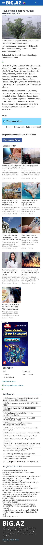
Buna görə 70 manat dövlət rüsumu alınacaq (22, 462)
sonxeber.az (32, 534)
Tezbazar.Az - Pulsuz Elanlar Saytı (15, 470)
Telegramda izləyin (14, 121)
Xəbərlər (9, 127)
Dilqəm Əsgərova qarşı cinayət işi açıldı (17, 486)
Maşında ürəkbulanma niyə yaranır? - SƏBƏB (23, 433)
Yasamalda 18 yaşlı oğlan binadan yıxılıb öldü (19, 504)
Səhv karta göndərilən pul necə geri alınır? (22, 436)
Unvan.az (6, 374)
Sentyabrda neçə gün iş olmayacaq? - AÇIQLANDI (20, 510)
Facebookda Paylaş (11, 140)
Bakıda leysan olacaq (10, 516)
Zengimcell (26, 371)
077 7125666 (31, 135)
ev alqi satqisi (11, 381)
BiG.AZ (13, 55)
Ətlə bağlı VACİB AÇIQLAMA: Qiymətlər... (21, 454)
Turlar (4, 381)
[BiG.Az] (16, 3)
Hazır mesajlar (28, 374)
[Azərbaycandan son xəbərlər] (12, 385)
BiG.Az (4, 116)
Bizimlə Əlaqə (7, 536)
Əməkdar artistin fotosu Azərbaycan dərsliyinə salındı (21, 476)
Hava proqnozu (8, 377)
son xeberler (30, 532)
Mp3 (4, 371)
